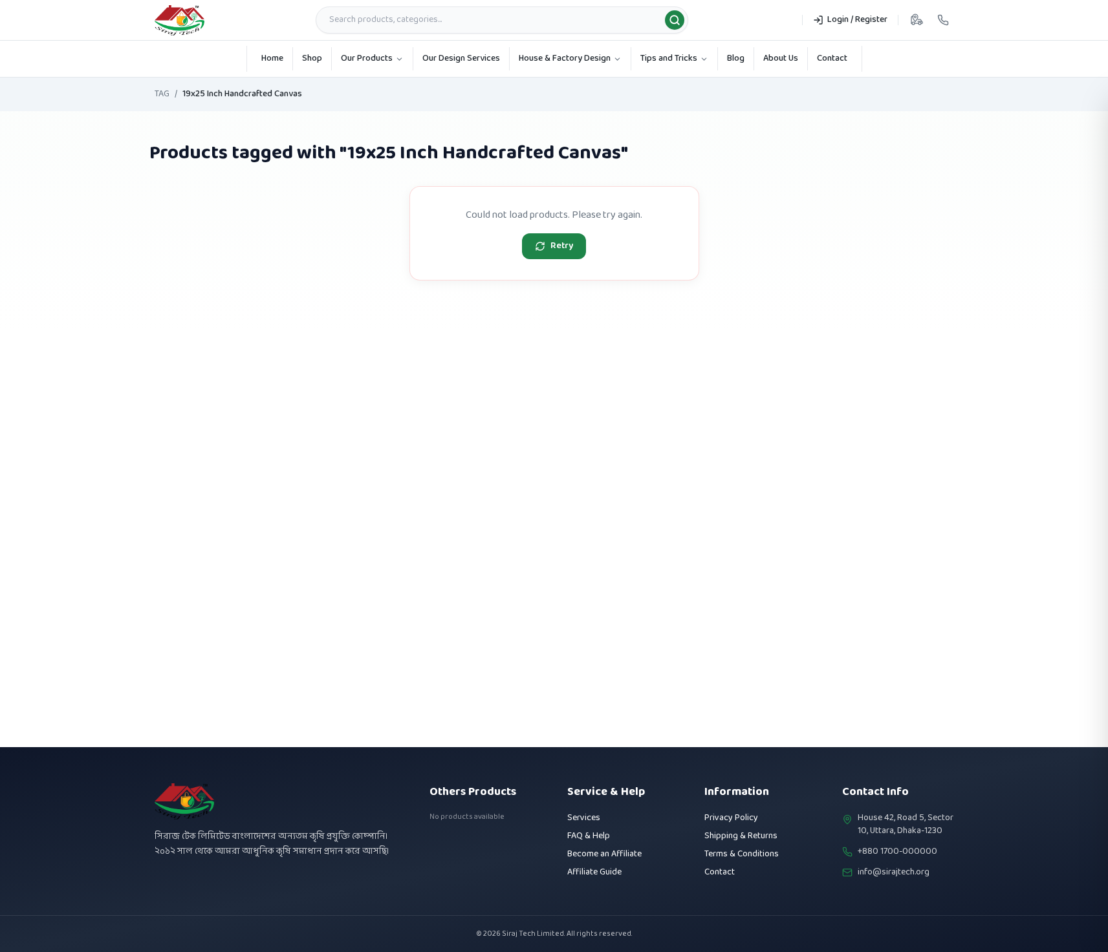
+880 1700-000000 (897, 851)
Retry (561, 245)
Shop (312, 58)
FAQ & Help (588, 836)
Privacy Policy (731, 817)
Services (583, 817)
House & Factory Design (565, 58)
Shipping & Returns (740, 836)
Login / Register (857, 19)
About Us (780, 58)
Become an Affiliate (604, 854)
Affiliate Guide (594, 872)
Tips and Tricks (668, 58)
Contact (832, 58)
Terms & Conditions (741, 854)
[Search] (674, 20)
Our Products (367, 58)
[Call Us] (943, 20)
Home (272, 58)
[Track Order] (916, 20)
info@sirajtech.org (893, 872)
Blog (735, 58)
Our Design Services (461, 58)
